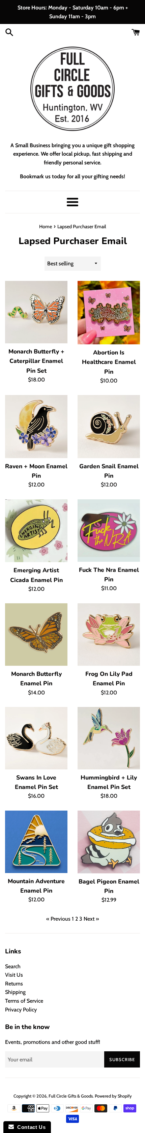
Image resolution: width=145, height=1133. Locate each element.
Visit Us (14, 975)
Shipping (15, 992)
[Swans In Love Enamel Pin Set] (36, 738)
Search (13, 966)
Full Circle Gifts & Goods (71, 1096)
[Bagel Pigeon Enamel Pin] (109, 842)
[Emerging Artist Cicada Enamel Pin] (36, 530)
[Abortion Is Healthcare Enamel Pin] (109, 313)
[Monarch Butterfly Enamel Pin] (36, 634)
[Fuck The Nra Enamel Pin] (109, 530)
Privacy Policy (21, 1009)
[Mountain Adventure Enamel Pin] (36, 842)
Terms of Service (24, 1001)
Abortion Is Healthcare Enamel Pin (109, 361)
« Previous (58, 919)
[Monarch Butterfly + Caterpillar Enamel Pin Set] (36, 312)
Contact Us (30, 1127)
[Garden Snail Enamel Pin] (109, 426)
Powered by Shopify (113, 1096)
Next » (91, 919)
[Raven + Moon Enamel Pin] (36, 426)
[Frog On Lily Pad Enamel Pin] (109, 634)
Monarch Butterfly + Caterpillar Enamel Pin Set (36, 360)
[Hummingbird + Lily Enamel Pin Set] (109, 738)
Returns (14, 983)
